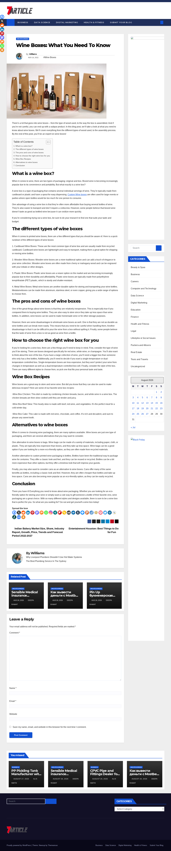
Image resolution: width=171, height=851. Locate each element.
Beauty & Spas (138, 267)
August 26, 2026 (61, 779)
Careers (135, 281)
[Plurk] (87, 513)
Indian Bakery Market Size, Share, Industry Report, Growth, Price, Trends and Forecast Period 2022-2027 (38, 532)
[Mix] (42, 513)
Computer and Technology (143, 288)
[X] (19, 513)
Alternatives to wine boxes (26, 162)
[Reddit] (23, 513)
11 (138, 403)
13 (147, 403)
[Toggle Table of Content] (47, 142)
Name (12, 688)
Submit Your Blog (121, 22)
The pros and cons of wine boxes (29, 152)
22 (156, 408)
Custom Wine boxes (77, 194)
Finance (135, 317)
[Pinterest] (32, 513)
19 (142, 408)
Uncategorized (22, 39)
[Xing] (55, 513)
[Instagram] (51, 513)
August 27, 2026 (21, 779)
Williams (33, 54)
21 (152, 408)
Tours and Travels (139, 359)
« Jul (133, 427)
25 (138, 414)
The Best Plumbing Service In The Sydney (46, 561)
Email (12, 701)
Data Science (42, 22)
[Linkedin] (28, 513)
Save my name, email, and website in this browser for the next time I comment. (49, 727)
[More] (23, 517)
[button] (157, 22)
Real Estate (136, 352)
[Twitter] (105, 513)
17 (133, 408)
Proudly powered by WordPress (19, 845)
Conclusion (20, 165)
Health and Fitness (140, 324)
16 (161, 403)
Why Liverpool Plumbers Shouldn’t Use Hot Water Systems (54, 557)
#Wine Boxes (49, 57)
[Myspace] (69, 513)
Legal (133, 331)
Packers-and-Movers (141, 345)
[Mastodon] (37, 513)
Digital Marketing (67, 22)
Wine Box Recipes (23, 159)
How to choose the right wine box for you (32, 156)
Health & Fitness (94, 22)
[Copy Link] (64, 513)
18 (138, 408)
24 (133, 414)
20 (147, 408)
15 (156, 403)
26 (142, 414)
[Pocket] (101, 513)
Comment (14, 633)
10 (133, 403)
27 (147, 414)
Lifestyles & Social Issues (143, 338)
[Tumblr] (78, 513)
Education (136, 310)
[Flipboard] (60, 513)
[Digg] (110, 513)
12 (142, 403)
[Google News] (19, 517)
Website (13, 714)
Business (23, 22)
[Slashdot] (14, 517)
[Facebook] (14, 513)
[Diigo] (92, 513)
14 (152, 403)
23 (161, 408)
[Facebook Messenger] (82, 513)
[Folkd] (73, 513)
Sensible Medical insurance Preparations (24, 595)
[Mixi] (96, 513)
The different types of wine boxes (29, 149)
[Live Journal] (114, 513)
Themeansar (52, 845)
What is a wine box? (23, 146)
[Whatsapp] (46, 513)
